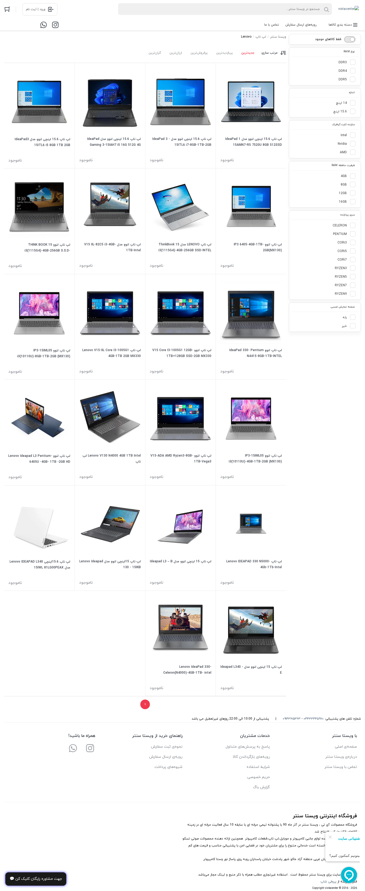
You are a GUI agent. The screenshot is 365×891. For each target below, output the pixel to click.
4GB (344, 176)
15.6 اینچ (340, 111)
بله (345, 317)
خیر (344, 326)
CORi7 (342, 260)
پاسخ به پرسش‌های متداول (248, 746)
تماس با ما (271, 25)
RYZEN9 (341, 294)
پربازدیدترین (224, 53)
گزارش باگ (261, 787)
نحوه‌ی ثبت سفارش (167, 746)
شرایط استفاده (258, 767)
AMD (343, 152)
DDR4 (343, 71)
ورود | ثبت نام (35, 9)
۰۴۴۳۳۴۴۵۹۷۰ (314, 719)
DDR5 (343, 79)
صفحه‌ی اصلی (346, 746)
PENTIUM (340, 234)
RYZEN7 (341, 285)
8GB (344, 185)
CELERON (340, 225)
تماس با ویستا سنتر (340, 767)
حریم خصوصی (258, 777)
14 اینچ (341, 103)
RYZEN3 (341, 268)
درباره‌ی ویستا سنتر (341, 756)
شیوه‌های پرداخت (168, 767)
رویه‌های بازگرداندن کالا (251, 756)
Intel (344, 135)
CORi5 (342, 251)
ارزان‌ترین (175, 53)
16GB (343, 202)
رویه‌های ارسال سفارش (301, 25)
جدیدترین (247, 53)
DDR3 (343, 62)
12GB (343, 193)
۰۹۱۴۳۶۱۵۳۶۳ (292, 719)
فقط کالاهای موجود (328, 39)
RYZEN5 (341, 277)
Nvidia (342, 144)
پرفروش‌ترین (199, 53)
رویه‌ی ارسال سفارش (166, 756)
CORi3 (342, 243)
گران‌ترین (155, 53)
